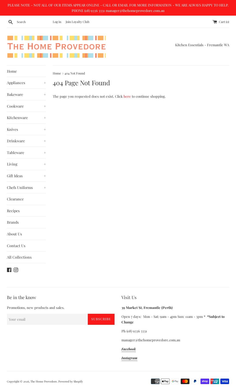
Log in (57, 22)
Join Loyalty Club (77, 22)
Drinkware (26, 140)
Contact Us (16, 245)
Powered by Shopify (70, 381)
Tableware (26, 152)
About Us (14, 233)
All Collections (19, 257)
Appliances (26, 82)
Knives (26, 129)
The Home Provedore (43, 381)
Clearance (15, 199)
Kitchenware (26, 117)
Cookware (26, 106)
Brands (13, 222)
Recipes (13, 210)
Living (26, 164)
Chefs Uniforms (26, 187)
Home (12, 71)
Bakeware (26, 94)
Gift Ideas (26, 175)
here (127, 96)
